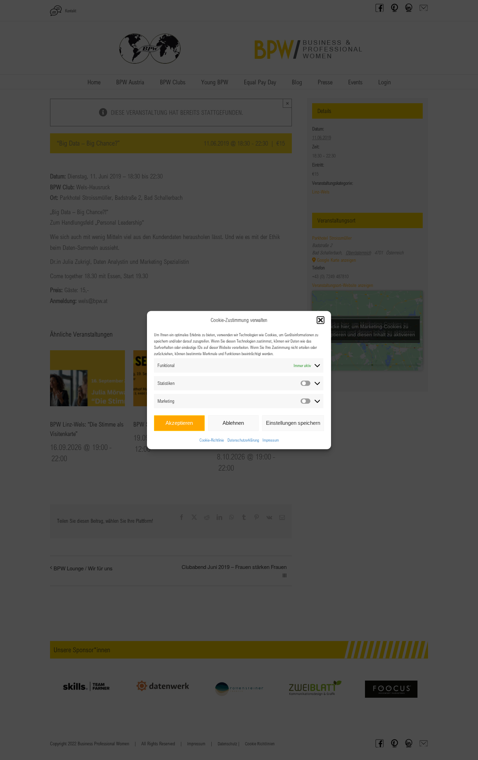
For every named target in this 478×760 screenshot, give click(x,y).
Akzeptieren (179, 423)
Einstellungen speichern (293, 423)
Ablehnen (233, 423)
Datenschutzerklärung (243, 439)
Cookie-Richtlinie (211, 439)
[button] (320, 320)
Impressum (270, 439)
